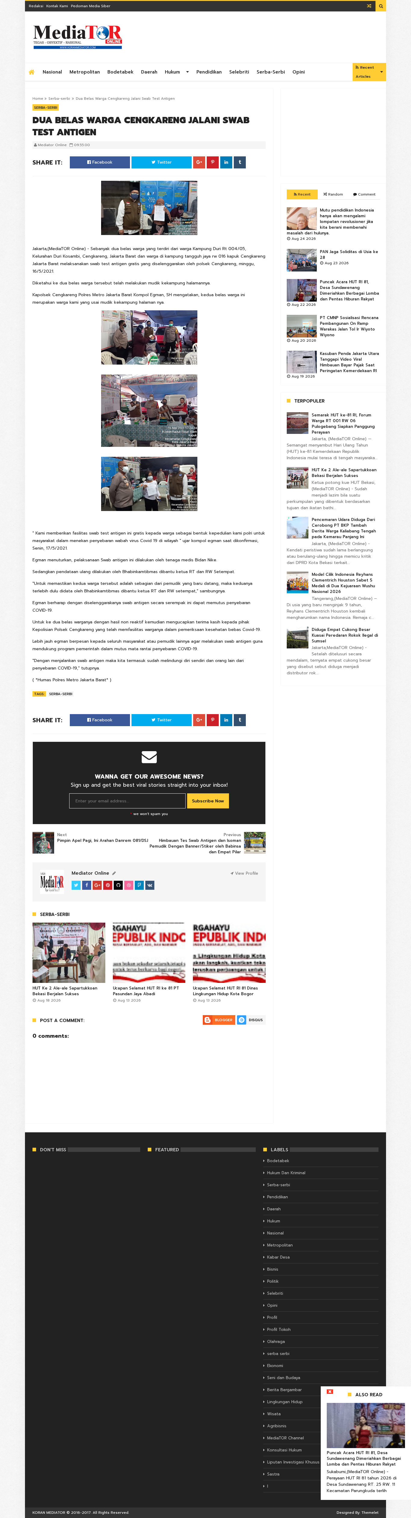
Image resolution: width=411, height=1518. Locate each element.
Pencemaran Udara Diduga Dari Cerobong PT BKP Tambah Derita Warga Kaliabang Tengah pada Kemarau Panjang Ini (344, 528)
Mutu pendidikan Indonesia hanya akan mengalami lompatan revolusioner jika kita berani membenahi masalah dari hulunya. (330, 221)
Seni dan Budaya (283, 1378)
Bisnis (272, 1269)
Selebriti (239, 72)
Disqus (256, 1020)
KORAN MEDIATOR (48, 1512)
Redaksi (36, 6)
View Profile (245, 873)
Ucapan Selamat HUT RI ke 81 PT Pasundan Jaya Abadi (146, 991)
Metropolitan (85, 72)
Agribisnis (276, 1426)
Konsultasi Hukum (284, 1450)
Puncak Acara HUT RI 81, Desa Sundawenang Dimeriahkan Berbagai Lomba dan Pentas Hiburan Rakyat (349, 290)
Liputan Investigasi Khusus (293, 1462)
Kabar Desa (278, 1257)
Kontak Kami (57, 6)
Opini (298, 72)
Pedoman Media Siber (90, 6)
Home (37, 98)
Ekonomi (275, 1366)
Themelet (370, 1512)
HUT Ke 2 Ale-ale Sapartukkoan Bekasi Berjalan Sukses (64, 991)
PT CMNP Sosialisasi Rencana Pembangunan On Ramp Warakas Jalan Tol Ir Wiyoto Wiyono (349, 326)
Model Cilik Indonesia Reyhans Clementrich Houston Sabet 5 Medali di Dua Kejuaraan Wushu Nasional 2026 (343, 583)
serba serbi (278, 1353)
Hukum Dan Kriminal (286, 1173)
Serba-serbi (271, 72)
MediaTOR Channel (285, 1438)
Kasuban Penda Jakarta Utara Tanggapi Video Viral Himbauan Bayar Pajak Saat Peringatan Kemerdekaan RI (349, 362)
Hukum (172, 72)
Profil (272, 1317)
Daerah (149, 72)
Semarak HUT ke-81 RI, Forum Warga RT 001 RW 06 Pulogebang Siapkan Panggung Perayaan (343, 423)
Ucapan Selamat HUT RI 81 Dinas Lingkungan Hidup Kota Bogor (225, 991)
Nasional (52, 72)
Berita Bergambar (284, 1390)
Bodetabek (120, 72)
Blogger (223, 1020)
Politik (273, 1281)
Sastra (273, 1474)
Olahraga (276, 1341)
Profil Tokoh (279, 1329)
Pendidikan (209, 72)
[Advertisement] (333, 132)
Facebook (102, 162)
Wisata (274, 1414)
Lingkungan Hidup (285, 1402)
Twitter (164, 162)
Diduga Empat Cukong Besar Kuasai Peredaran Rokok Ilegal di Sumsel (345, 635)
